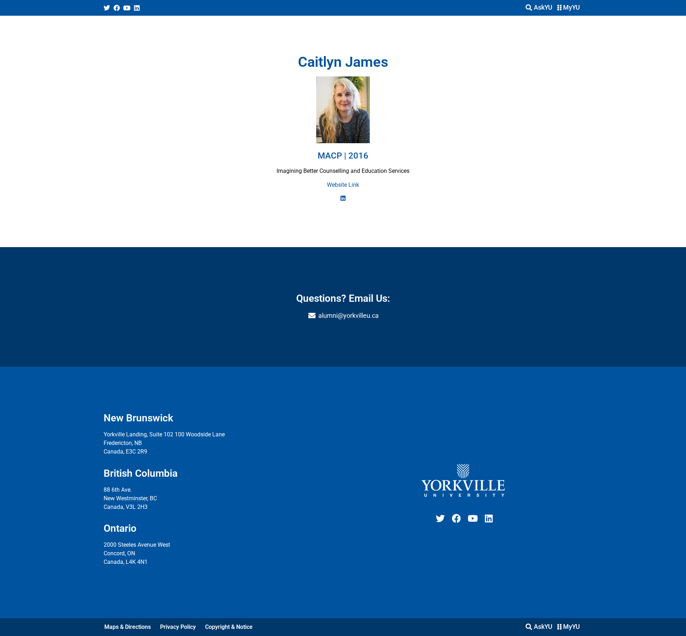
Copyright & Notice (229, 627)
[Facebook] (117, 8)
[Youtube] (127, 8)
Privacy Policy (178, 627)
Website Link (343, 184)
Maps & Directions (127, 627)
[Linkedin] (137, 8)
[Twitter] (107, 8)
